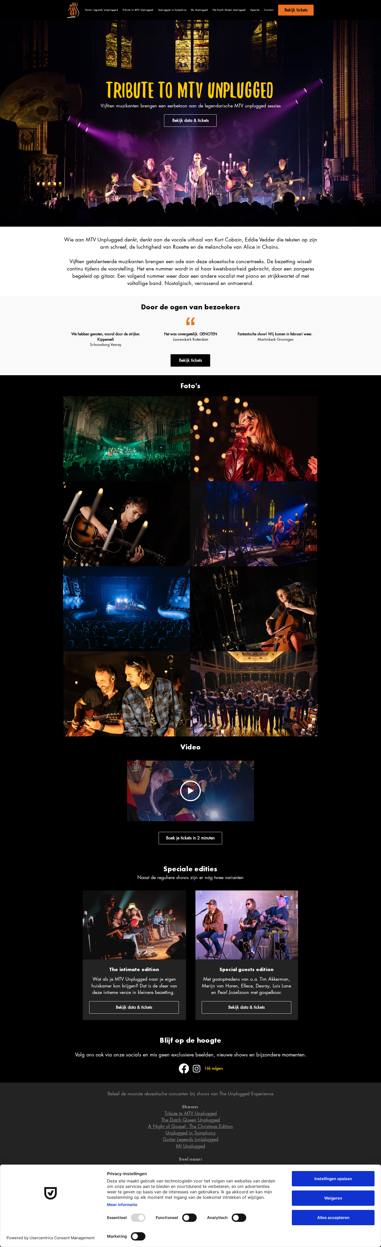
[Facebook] (184, 1068)
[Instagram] (197, 1068)
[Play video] (190, 791)
